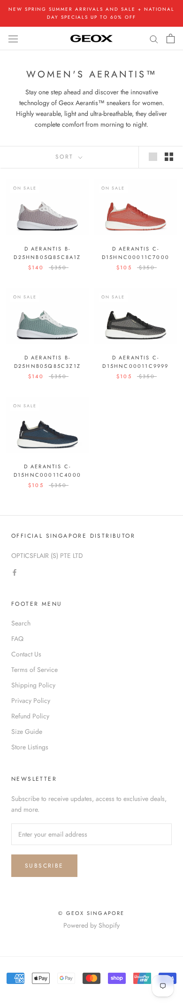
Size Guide (26, 731)
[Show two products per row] (169, 156)
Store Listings (29, 747)
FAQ (17, 638)
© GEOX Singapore (91, 913)
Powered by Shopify (91, 925)
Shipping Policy (33, 685)
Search (20, 623)
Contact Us (26, 654)
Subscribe (44, 865)
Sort (65, 156)
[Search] (154, 38)
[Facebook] (14, 571)
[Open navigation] (13, 38)
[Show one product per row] (153, 156)
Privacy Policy (30, 700)
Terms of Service (34, 669)
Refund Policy (30, 716)
